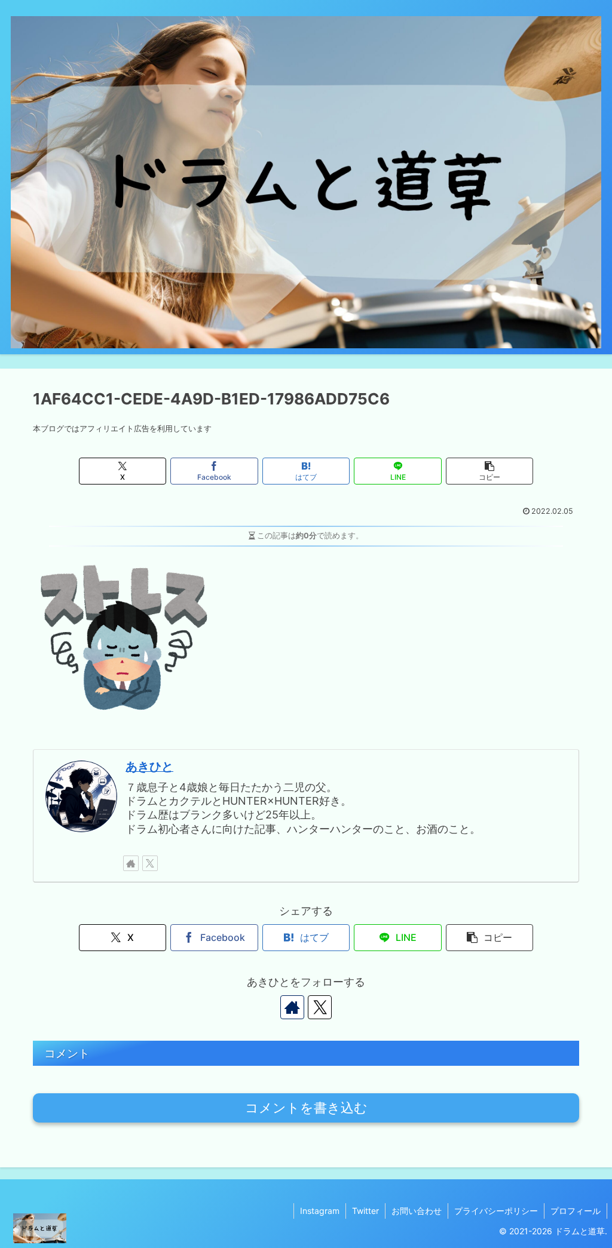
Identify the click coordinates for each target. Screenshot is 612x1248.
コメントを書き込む (306, 1107)
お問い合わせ (416, 1211)
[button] (489, 471)
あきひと (149, 766)
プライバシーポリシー (496, 1211)
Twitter (365, 1211)
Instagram (319, 1211)
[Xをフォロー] (150, 863)
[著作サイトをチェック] (131, 863)
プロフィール (575, 1211)
